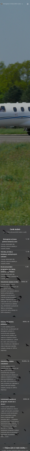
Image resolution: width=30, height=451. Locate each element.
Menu (27, 3)
